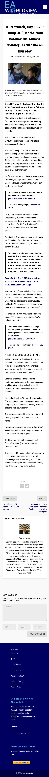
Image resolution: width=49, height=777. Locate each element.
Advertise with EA (17, 676)
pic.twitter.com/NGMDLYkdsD (21, 198)
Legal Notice (16, 665)
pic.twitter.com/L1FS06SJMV (21, 338)
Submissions (16, 670)
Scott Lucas (21, 57)
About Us (14, 653)
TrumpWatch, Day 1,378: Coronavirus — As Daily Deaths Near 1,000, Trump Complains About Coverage (23, 281)
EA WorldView (28, 773)
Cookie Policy (16, 687)
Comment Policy (17, 681)
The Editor (15, 659)
